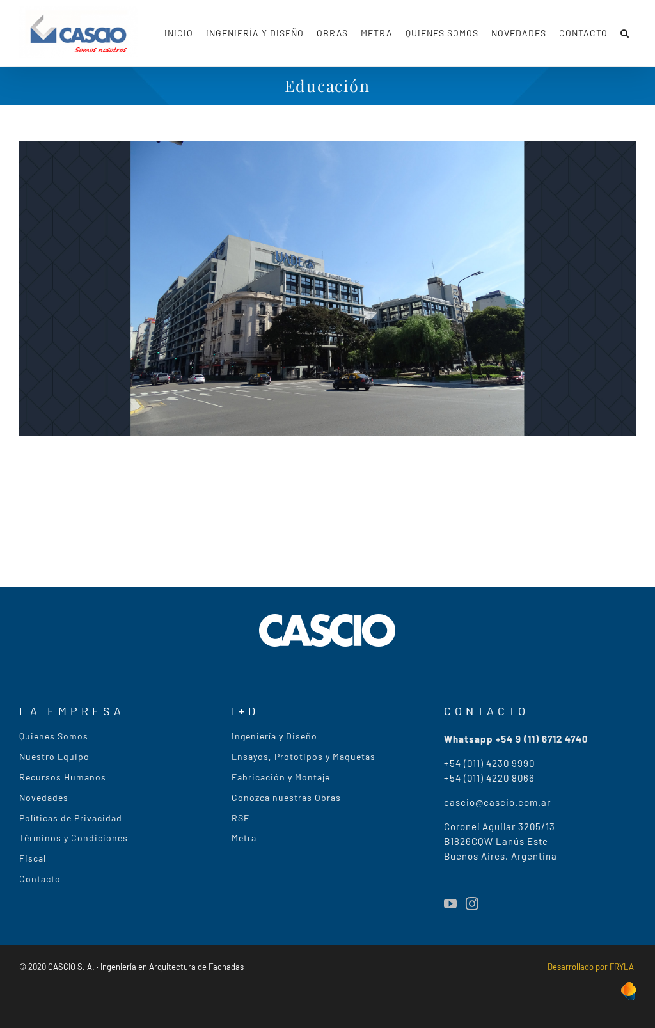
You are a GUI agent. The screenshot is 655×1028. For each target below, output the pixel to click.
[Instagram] (472, 904)
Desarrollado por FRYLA (592, 966)
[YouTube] (450, 904)
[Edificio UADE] (327, 149)
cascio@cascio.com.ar (497, 802)
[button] (625, 33)
